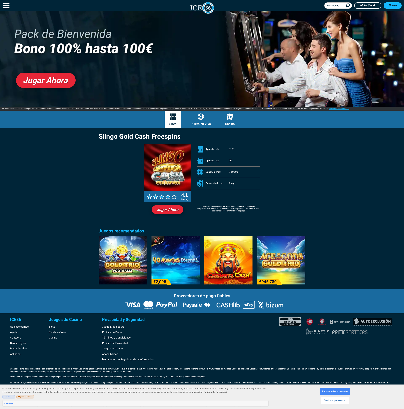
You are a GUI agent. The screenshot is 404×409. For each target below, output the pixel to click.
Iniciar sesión (367, 5)
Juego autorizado (112, 348)
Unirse (393, 5)
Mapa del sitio (18, 348)
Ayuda (14, 332)
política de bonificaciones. (339, 109)
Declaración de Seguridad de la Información (128, 359)
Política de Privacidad (115, 343)
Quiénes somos (19, 326)
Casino (230, 124)
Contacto (15, 337)
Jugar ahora (167, 209)
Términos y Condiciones (116, 337)
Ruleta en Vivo (201, 124)
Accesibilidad (110, 354)
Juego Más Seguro (113, 326)
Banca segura (18, 343)
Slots (172, 124)
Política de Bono (112, 332)
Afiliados (15, 354)
